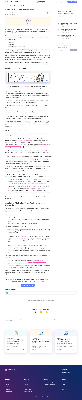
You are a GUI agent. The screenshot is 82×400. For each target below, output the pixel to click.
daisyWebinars (27, 384)
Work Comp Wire (25, 86)
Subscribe (73, 50)
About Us (64, 382)
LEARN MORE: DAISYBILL (27, 285)
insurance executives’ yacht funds (14, 172)
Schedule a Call (72, 1)
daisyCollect (7, 389)
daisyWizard (7, 386)
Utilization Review (61, 11)
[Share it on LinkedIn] (48, 13)
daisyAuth (7, 384)
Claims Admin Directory (16, 1)
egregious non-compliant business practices (21, 265)
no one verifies (44, 150)
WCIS (72, 13)
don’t (36, 264)
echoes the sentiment (17, 105)
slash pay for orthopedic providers (37, 262)
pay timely (25, 264)
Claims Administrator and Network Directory (21, 245)
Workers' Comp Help (28, 391)
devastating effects (25, 236)
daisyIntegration (8, 391)
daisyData (59, 13)
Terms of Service (42, 396)
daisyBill (6, 382)
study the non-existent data (39, 183)
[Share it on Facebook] (50, 13)
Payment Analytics (66, 13)
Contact (63, 386)
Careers (63, 384)
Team (63, 389)
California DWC (60, 15)
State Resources (27, 389)
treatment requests (39, 260)
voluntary (41, 192)
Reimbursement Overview (17, 229)
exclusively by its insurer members (24, 140)
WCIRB (70, 11)
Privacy (48, 396)
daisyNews (7, 1)
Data (66, 11)
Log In (64, 1)
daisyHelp (26, 386)
